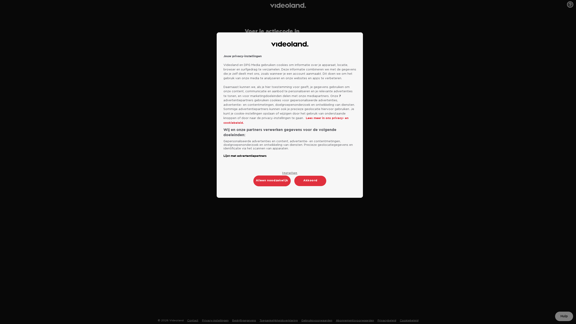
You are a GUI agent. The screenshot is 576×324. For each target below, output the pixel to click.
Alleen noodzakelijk (272, 180)
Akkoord (310, 180)
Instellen (289, 173)
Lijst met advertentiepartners (245, 156)
